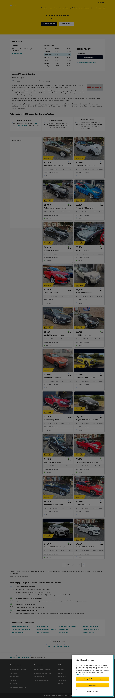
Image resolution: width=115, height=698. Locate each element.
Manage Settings (92, 691)
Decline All (92, 685)
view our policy (80, 674)
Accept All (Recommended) (92, 679)
